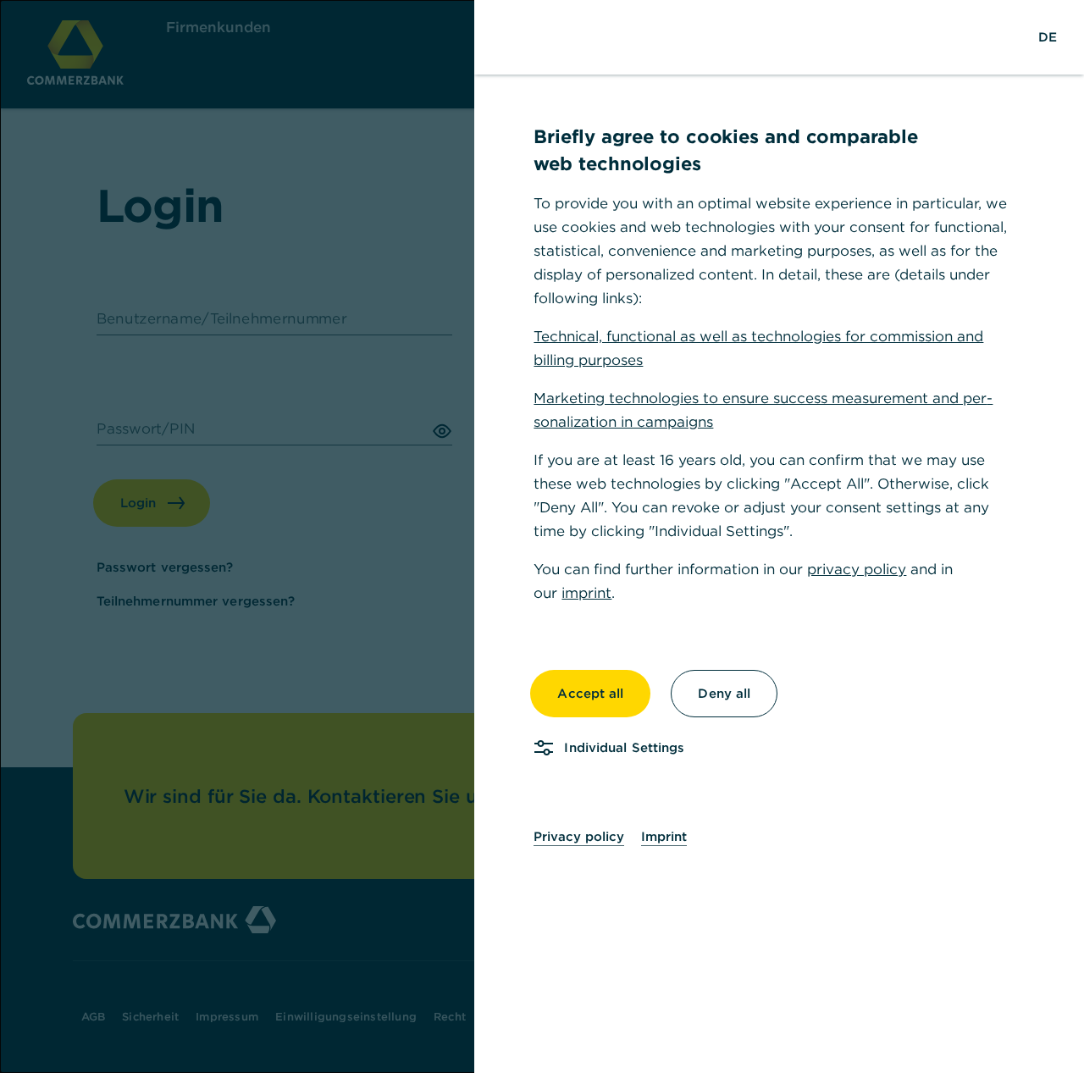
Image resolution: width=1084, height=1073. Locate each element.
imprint (586, 593)
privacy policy (856, 569)
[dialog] (542, 536)
